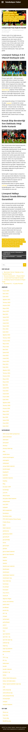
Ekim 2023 (5, 293)
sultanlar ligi (6, 642)
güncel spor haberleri (8, 18)
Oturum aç (5, 712)
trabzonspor (6, 663)
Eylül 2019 (5, 426)
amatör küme (6, 454)
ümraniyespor (6, 698)
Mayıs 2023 (6, 308)
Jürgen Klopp (5, 89)
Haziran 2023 (6, 305)
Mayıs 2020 (6, 411)
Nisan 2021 (6, 382)
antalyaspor (6, 463)
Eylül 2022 (5, 332)
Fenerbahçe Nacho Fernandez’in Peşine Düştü (13, 253)
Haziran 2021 (6, 376)
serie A (4, 625)
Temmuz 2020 (6, 405)
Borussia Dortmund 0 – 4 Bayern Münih (12, 257)
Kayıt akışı (5, 715)
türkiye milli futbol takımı (9, 681)
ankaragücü (6, 460)
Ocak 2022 (6, 355)
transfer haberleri (7, 669)
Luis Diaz (4, 185)
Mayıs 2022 (6, 343)
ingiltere (15, 18)
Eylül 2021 (5, 367)
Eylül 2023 (5, 296)
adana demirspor (7, 436)
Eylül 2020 (5, 399)
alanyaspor (6, 442)
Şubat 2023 (6, 317)
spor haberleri (16, 20)
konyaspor (5, 589)
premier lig (6, 20)
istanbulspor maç (7, 578)
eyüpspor (5, 507)
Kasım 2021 (6, 361)
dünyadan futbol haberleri (9, 14)
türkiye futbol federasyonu (9, 678)
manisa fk (5, 595)
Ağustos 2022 (6, 335)
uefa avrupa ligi (7, 689)
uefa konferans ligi (7, 692)
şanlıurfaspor (6, 622)
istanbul (5, 563)
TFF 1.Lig (5, 657)
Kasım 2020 (6, 396)
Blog (15, 12)
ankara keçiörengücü (8, 457)
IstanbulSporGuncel (18, 30)
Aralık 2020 (6, 393)
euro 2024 (5, 504)
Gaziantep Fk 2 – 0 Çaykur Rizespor (13, 283)
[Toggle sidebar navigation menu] (3, 2)
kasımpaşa (6, 584)
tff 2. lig (4, 660)
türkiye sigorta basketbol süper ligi (12, 684)
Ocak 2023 (6, 320)
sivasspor (5, 628)
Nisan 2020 (6, 414)
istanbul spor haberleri (9, 566)
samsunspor (6, 619)
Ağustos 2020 (6, 402)
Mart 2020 (5, 417)
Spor (10, 20)
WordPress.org (7, 721)
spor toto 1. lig (6, 636)
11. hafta (4, 239)
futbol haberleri (7, 16)
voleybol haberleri (7, 704)
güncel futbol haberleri (20, 16)
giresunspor (6, 545)
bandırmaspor (6, 469)
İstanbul (5, 560)
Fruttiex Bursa (6, 522)
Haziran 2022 (6, 340)
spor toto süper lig (7, 639)
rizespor (5, 616)
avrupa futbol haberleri (8, 12)
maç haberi (12, 244)
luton (3, 244)
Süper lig (5, 645)
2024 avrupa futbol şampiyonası (11, 433)
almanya (5, 445)
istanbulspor (6, 572)
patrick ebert (6, 604)
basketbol (5, 475)
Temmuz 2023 (6, 302)
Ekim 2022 (5, 329)
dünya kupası (6, 495)
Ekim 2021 (5, 364)
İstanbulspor (6, 569)
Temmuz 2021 (6, 373)
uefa (4, 687)
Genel (12, 16)
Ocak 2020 (6, 423)
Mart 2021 (5, 385)
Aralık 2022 (6, 323)
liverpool (23, 241)
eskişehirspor (6, 501)
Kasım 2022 (6, 326)
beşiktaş (5, 481)
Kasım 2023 (6, 290)
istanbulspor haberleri (8, 575)
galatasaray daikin (7, 533)
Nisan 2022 (6, 346)
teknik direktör (6, 651)
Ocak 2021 (6, 390)
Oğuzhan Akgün (7, 598)
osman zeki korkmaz (8, 601)
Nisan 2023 (6, 311)
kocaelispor (6, 586)
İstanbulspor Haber (13, 2)
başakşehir (6, 472)
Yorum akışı (6, 718)
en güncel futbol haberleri (14, 239)
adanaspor (5, 439)
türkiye (4, 675)
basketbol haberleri (8, 478)
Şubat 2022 (6, 352)
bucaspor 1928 (7, 486)
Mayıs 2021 (6, 379)
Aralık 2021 (6, 358)
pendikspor (6, 607)
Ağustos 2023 (6, 299)
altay (4, 451)
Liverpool (8, 103)
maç (7, 244)
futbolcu (13, 241)
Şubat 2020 (6, 420)
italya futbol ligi (7, 581)
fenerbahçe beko (7, 516)
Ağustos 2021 (6, 370)
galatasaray (6, 531)
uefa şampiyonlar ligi (8, 695)
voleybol (5, 701)
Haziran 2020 (6, 408)
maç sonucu (21, 18)
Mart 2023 (5, 314)
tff (3, 654)
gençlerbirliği (6, 539)
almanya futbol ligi (7, 448)
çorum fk (5, 492)
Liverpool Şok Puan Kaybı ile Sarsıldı (14, 277)
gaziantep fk (6, 536)
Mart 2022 (5, 349)
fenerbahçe (6, 513)
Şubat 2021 (6, 387)
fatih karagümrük (7, 510)
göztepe (5, 548)
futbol (17, 14)
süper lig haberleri (7, 648)
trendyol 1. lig (6, 672)
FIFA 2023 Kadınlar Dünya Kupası (12, 519)
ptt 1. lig (5, 613)
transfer (5, 666)
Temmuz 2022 (6, 337)
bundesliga (6, 489)
